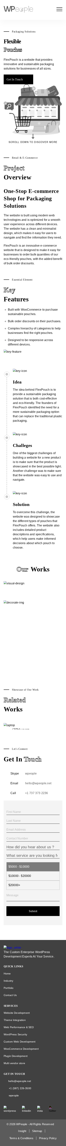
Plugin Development (15, 1056)
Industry (8, 980)
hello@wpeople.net (38, 783)
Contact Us (10, 995)
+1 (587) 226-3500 (20, 1088)
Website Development (17, 1012)
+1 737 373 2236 (36, 793)
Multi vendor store (14, 1063)
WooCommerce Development (21, 1048)
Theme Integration (15, 1020)
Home (7, 973)
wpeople (31, 773)
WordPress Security (15, 1034)
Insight (22, 1131)
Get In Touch (15, 79)
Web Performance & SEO (19, 1027)
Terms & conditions (21, 1138)
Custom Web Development (20, 1041)
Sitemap (37, 1131)
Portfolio (8, 987)
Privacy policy (48, 1138)
